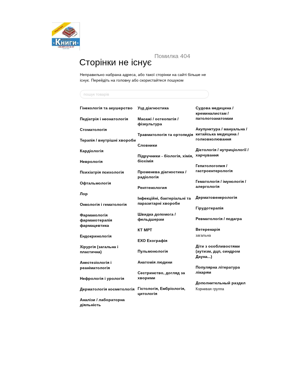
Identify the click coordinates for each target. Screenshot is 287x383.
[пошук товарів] (204, 94)
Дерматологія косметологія (107, 289)
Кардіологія (91, 151)
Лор (84, 194)
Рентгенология (152, 187)
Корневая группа (210, 289)
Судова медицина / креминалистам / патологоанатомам (214, 113)
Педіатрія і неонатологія (104, 119)
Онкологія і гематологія (103, 204)
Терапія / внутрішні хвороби (108, 140)
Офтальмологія (95, 183)
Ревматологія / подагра (219, 218)
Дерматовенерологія (216, 197)
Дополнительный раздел (221, 283)
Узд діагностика (153, 108)
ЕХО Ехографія (152, 240)
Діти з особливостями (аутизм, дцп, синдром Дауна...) (218, 251)
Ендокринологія (96, 236)
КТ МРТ (145, 230)
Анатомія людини (155, 262)
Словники (147, 145)
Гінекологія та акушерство (106, 108)
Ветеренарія (208, 229)
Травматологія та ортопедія (165, 134)
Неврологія (91, 161)
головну (123, 80)
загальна (203, 235)
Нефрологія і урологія (102, 278)
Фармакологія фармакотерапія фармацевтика (96, 220)
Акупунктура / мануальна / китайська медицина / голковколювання (221, 134)
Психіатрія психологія (102, 172)
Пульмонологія (153, 251)
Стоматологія (93, 129)
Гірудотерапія (209, 208)
